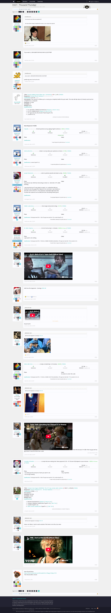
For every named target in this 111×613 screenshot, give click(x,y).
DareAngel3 (17, 180)
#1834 (96, 416)
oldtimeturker (17, 295)
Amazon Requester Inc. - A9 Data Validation (41, 489)
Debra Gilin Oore (28, 364)
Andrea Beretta (28, 151)
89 (32, 11)
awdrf (17, 468)
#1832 (96, 357)
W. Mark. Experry (28, 228)
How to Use (56, 109)
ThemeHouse (31, 610)
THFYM (17, 395)
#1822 (96, 60)
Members (25, 1)
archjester (17, 495)
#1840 (96, 579)
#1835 (96, 454)
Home (13, 1)
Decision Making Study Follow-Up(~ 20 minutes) (39, 94)
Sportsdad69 (17, 102)
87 (27, 11)
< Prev (20, 11)
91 (36, 11)
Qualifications (28, 107)
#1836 (96, 481)
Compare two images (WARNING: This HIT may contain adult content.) (45, 488)
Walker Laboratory (29, 206)
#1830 (96, 299)
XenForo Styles (46, 608)
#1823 (96, 81)
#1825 (96, 144)
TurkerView (27, 97)
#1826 (96, 166)
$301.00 (44, 288)
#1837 (96, 511)
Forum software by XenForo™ (23, 608)
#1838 (96, 526)
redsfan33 (17, 80)
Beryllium (88, 608)
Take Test (53, 503)
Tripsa (26, 579)
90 (34, 11)
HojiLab (26, 129)
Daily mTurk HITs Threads (23, 6)
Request (49, 109)
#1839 (96, 564)
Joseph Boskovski (28, 173)
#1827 (96, 221)
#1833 (96, 380)
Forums (18, 1)
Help (92, 608)
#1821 (96, 45)
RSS (97, 608)
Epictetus (17, 340)
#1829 (96, 281)
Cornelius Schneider (29, 461)
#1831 (96, 325)
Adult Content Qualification (34, 506)
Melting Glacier (36, 6)
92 (38, 11)
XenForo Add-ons (38, 608)
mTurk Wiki (32, 1)
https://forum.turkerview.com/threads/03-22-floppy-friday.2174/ (40, 573)
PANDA (61, 94)
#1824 (96, 119)
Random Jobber (17, 235)
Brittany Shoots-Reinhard (36, 96)
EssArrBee (17, 23)
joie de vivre (17, 261)
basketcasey (17, 133)
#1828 (96, 245)
